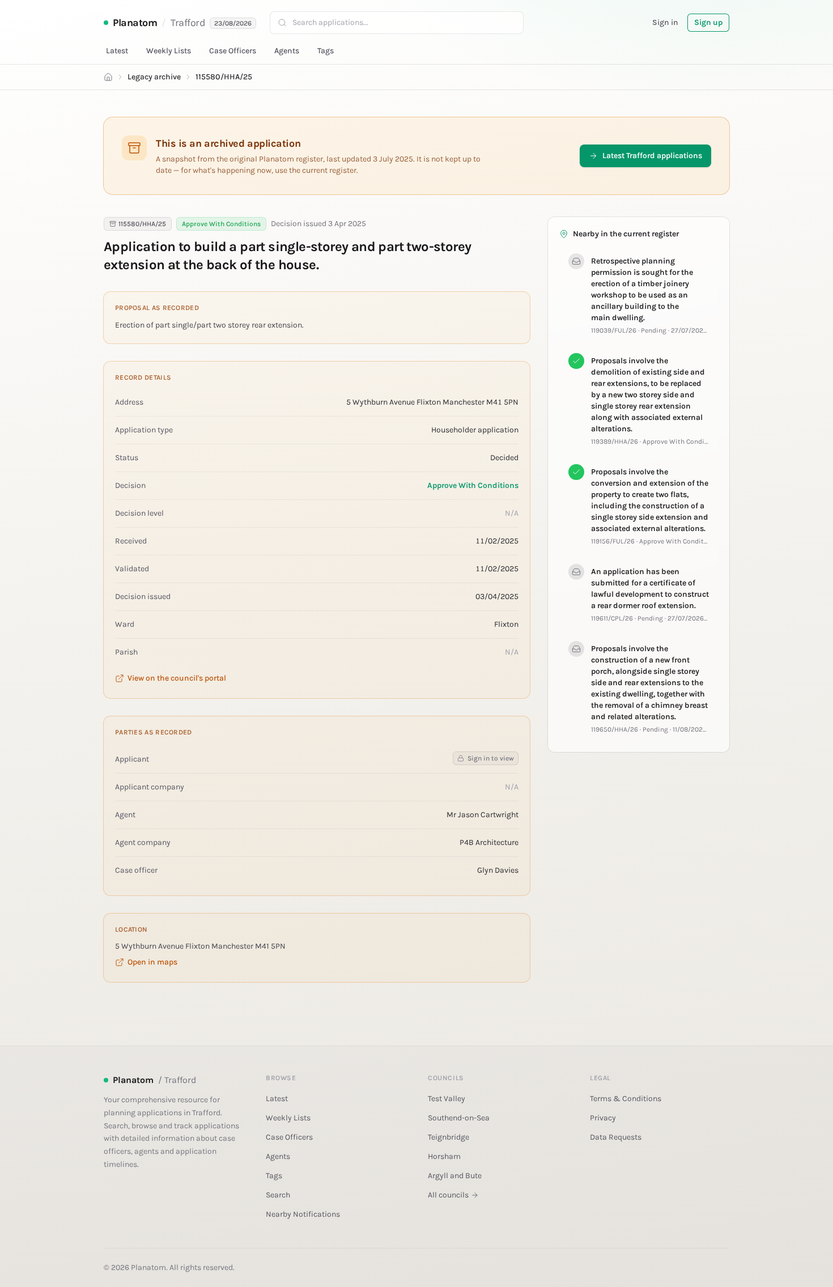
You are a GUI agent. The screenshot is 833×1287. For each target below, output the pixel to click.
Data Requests (615, 1137)
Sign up (708, 22)
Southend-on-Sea (459, 1118)
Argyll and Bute (455, 1175)
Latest (117, 51)
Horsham (444, 1156)
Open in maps (152, 962)
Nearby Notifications (303, 1214)
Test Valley (446, 1098)
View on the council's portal (177, 678)
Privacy (603, 1118)
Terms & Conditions (625, 1098)
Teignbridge (448, 1137)
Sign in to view (491, 758)
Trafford (188, 22)
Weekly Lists (168, 51)
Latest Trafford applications (652, 155)
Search (278, 1195)
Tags (325, 51)
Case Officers (232, 51)
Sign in (665, 22)
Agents (286, 51)
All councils (448, 1195)
